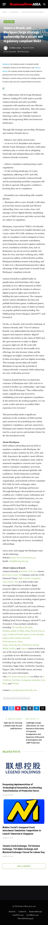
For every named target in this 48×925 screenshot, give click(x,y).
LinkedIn (36, 680)
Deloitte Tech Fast (28, 571)
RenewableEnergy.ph (25, 918)
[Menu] (4, 4)
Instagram (26, 680)
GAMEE (20, 630)
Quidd (13, 630)
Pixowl (34, 630)
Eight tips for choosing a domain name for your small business (12, 726)
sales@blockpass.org (18, 561)
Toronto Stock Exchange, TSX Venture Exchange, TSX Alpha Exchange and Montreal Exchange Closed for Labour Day (24, 849)
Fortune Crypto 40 (12, 574)
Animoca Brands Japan (18, 634)
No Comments (11, 52)
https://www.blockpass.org (23, 557)
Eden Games (15, 638)
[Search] (44, 4)
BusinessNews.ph (35, 911)
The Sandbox (18, 627)
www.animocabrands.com (18, 676)
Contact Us (22, 911)
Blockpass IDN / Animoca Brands (17, 698)
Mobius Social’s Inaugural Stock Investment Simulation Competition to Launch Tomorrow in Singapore (22, 830)
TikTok (15, 683)
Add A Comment (24, 866)
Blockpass (6, 64)
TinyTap (13, 645)
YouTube (16, 680)
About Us (12, 911)
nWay (27, 630)
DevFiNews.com (32, 915)
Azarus (23, 648)
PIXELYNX (26, 645)
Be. (19, 645)
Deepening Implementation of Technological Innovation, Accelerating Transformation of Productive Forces (22, 787)
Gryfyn (12, 648)
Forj (40, 630)
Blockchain (9, 22)
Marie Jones (16, 48)
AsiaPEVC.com (18, 915)
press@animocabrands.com (24, 690)
